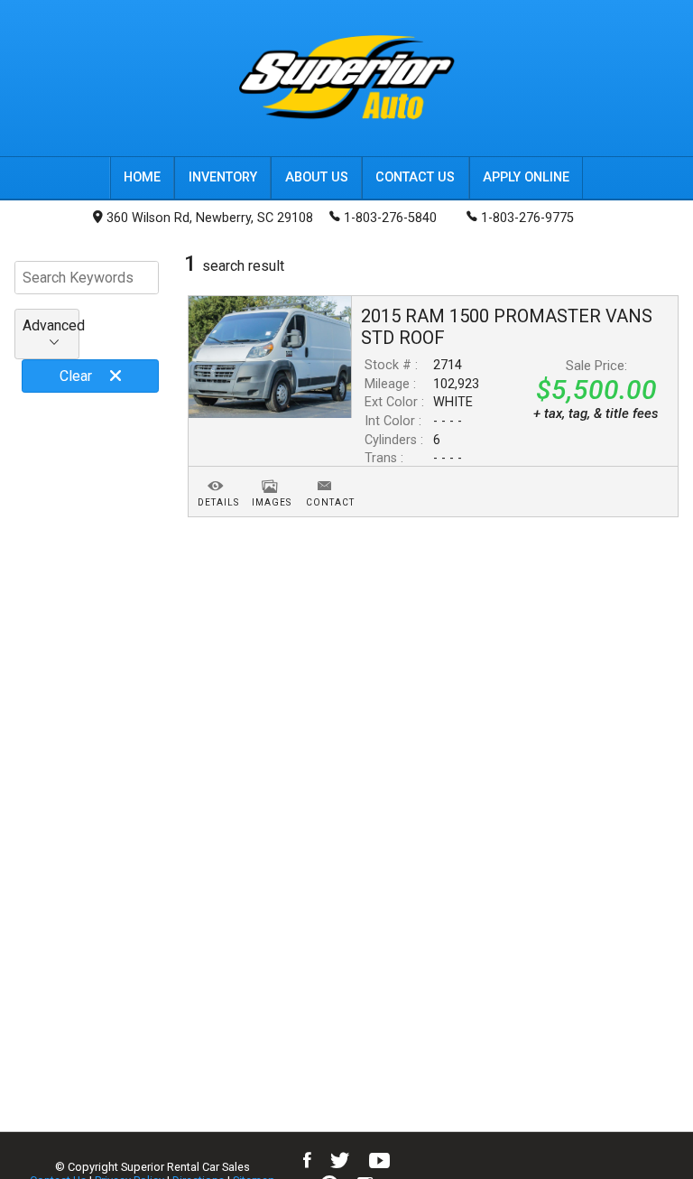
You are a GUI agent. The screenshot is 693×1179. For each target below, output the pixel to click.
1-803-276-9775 (527, 218)
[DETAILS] (216, 475)
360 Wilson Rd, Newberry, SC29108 (209, 218)
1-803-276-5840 (390, 218)
